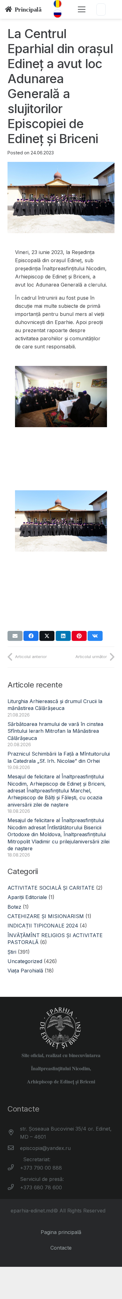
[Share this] (30, 636)
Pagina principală (61, 1232)
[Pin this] (79, 636)
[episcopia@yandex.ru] (14, 1148)
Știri (12, 952)
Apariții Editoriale (27, 897)
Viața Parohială (25, 970)
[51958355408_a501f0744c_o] (61, 427)
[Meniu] (81, 9)
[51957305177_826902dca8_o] (61, 551)
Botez (14, 907)
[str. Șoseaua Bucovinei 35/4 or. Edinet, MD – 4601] (14, 1133)
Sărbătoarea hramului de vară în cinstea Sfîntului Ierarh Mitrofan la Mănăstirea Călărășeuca (55, 731)
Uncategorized (25, 961)
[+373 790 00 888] (14, 1168)
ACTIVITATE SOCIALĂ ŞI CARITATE (51, 888)
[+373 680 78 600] (14, 1187)
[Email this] (15, 636)
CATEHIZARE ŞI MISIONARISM (46, 916)
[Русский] (57, 13)
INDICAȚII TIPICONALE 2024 (43, 925)
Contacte (61, 1248)
